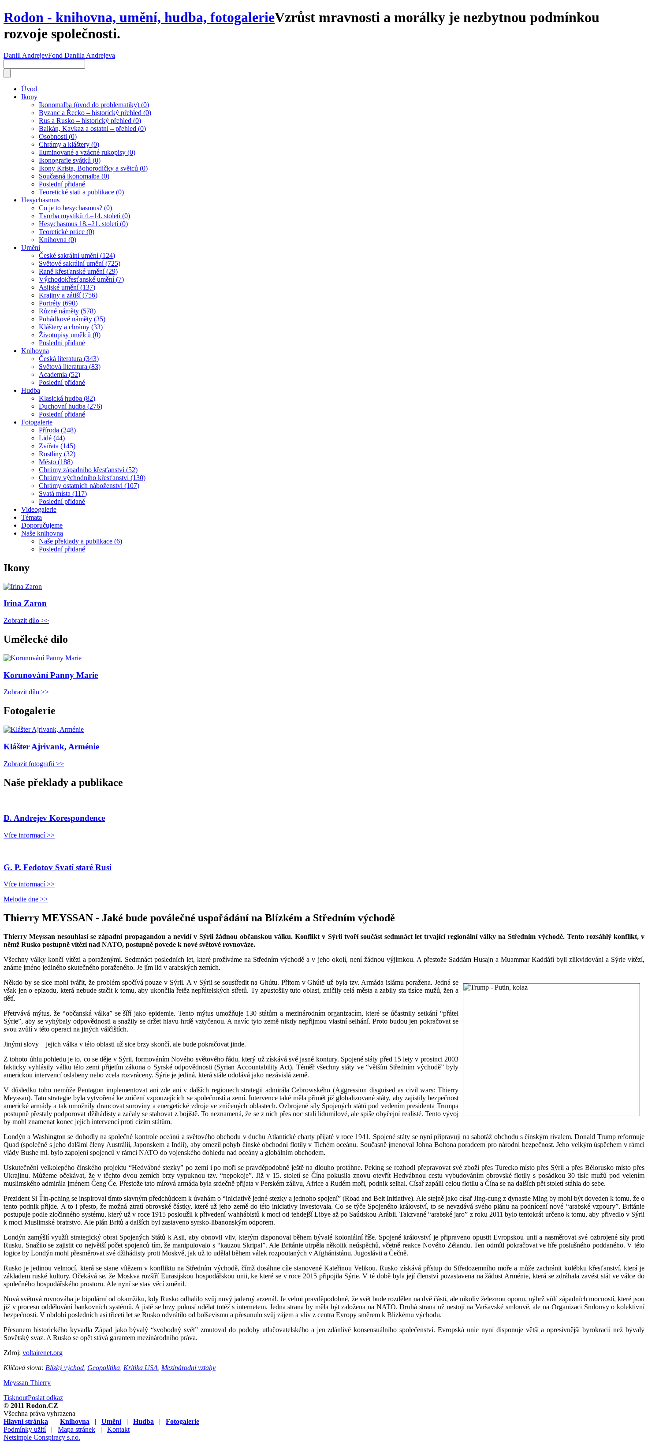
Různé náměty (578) (67, 311)
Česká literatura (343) (69, 358)
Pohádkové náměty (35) (72, 319)
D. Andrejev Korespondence (54, 818)
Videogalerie (38, 509)
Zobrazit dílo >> (26, 620)
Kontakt (118, 1429)
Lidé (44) (52, 438)
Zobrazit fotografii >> (34, 763)
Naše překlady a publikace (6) (80, 541)
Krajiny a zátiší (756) (68, 295)
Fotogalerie (36, 422)
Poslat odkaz (45, 1397)
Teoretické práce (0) (66, 231)
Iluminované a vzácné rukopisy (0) (87, 152)
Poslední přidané (62, 184)
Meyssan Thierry (27, 1382)
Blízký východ (64, 1367)
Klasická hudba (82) (67, 398)
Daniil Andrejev (26, 55)
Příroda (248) (57, 430)
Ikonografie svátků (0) (70, 160)
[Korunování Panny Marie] (43, 658)
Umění (30, 247)
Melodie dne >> (26, 899)
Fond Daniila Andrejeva (81, 55)
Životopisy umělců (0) (70, 335)
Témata (31, 517)
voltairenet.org (42, 1352)
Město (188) (56, 462)
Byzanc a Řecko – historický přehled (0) (95, 112)
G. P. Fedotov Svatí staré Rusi (58, 867)
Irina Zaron (25, 603)
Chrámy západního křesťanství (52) (88, 469)
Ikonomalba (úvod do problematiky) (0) (94, 104)
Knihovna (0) (57, 239)
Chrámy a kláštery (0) (69, 144)
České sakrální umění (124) (77, 255)
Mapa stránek (76, 1429)
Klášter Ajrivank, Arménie (51, 746)
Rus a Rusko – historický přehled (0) (90, 120)
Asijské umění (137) (67, 287)
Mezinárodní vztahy (188, 1367)
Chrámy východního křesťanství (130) (92, 477)
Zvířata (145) (57, 446)
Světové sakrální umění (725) (79, 263)
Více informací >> (29, 835)
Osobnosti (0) (58, 136)
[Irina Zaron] (23, 586)
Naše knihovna (42, 533)
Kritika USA (140, 1367)
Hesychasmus (40, 200)
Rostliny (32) (57, 454)
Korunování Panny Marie (51, 675)
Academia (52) (59, 374)
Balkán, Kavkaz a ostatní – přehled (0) (92, 128)
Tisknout (16, 1397)
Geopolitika (103, 1367)
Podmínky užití (25, 1429)
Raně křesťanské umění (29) (78, 271)
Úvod (29, 89)
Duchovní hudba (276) (70, 406)
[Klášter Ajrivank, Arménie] (44, 729)
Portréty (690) (58, 303)
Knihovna (35, 350)
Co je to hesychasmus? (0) (75, 208)
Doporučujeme (42, 525)
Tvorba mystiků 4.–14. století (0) (84, 216)
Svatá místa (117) (63, 493)
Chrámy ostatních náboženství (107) (89, 485)
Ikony (29, 97)
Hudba (30, 390)
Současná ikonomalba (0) (74, 176)
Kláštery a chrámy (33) (71, 327)
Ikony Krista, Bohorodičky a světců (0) (93, 168)
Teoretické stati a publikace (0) (81, 192)
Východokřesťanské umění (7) (81, 279)
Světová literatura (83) (70, 366)
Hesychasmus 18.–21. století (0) (83, 223)
